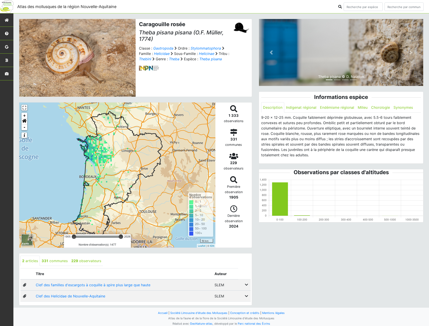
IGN (212, 245)
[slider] (74, 236)
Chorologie (380, 107)
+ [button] (24, 115)
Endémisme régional (337, 107)
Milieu (363, 107)
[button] (24, 121)
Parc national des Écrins (254, 323)
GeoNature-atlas (201, 323)
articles (30, 261)
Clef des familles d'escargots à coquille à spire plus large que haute (93, 285)
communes (55, 261)
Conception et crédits (244, 313)
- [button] (24, 127)
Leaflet (201, 245)
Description (272, 107)
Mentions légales (273, 313)
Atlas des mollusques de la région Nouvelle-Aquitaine (66, 6)
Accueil (163, 313)
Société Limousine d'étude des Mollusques (198, 313)
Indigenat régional (301, 107)
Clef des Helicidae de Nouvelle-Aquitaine (70, 296)
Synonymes (403, 107)
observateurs (86, 261)
